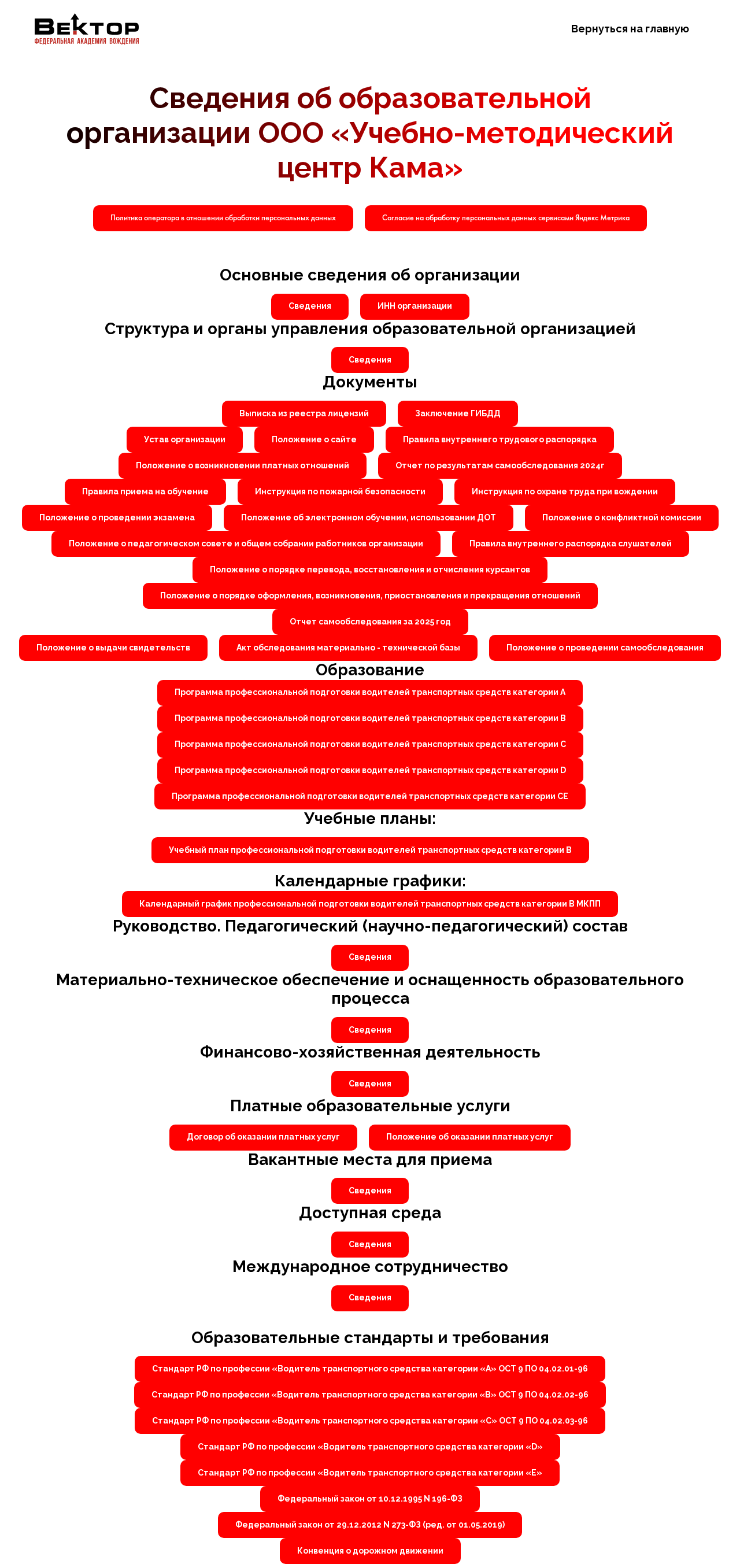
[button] (506, 218)
